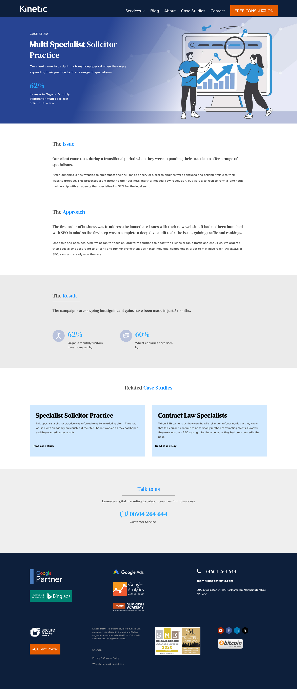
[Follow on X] (245, 630)
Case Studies (193, 11)
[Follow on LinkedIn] (237, 630)
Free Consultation (254, 10)
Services (133, 11)
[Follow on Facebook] (229, 630)
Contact (218, 11)
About (170, 11)
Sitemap (97, 649)
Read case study (43, 446)
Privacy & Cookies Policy (105, 658)
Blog (154, 11)
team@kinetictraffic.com (215, 581)
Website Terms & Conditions (108, 664)
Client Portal (47, 649)
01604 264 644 (221, 571)
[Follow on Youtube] (221, 630)
